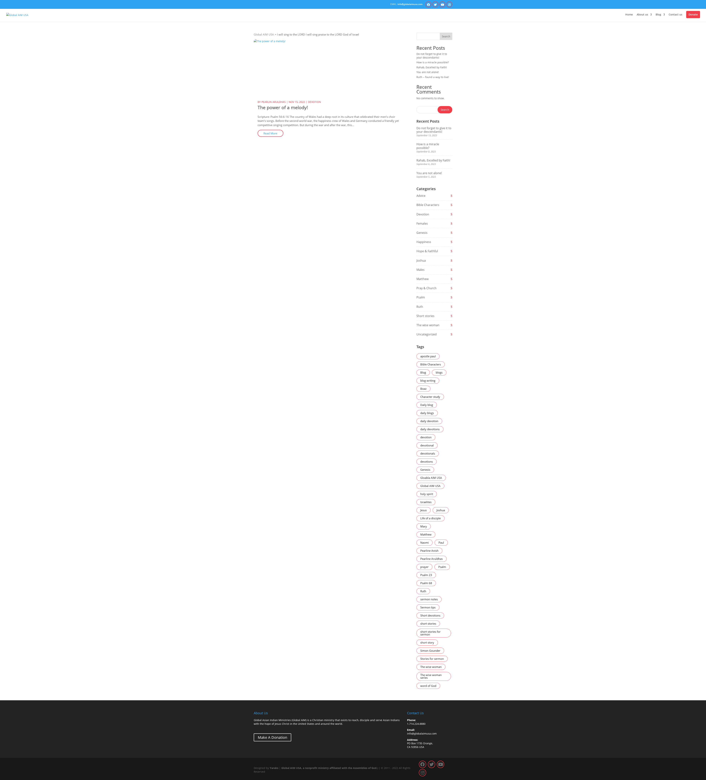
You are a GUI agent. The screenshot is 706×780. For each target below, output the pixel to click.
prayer (424, 567)
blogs (439, 372)
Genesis (421, 233)
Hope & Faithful (427, 251)
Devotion (314, 102)
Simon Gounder (430, 650)
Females (422, 223)
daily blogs (427, 413)
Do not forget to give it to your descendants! (431, 55)
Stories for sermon (432, 659)
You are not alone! (427, 72)
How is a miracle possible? (432, 62)
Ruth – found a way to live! (432, 77)
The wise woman (427, 325)
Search (446, 36)
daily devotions (430, 429)
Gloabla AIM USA (431, 478)
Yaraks (274, 768)
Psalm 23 (426, 575)
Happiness (423, 242)
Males (420, 270)
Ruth (419, 307)
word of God (428, 686)
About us (642, 14)
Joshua (421, 260)
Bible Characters (427, 205)
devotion (426, 437)
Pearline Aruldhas (431, 559)
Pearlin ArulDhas (273, 102)
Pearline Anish (429, 550)
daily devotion (429, 421)
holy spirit (426, 494)
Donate (693, 14)
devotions (426, 461)
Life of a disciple (430, 518)
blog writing (427, 380)
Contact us (675, 14)
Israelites (426, 502)
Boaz (423, 388)
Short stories (425, 316)
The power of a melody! (283, 107)
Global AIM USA (430, 486)
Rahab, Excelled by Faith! (431, 67)
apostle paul (428, 356)
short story (427, 642)
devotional (427, 445)
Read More (270, 133)
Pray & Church (426, 288)
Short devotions (430, 615)
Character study (430, 397)
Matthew (422, 279)
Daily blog (426, 405)
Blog (658, 14)
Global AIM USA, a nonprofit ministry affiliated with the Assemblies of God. (329, 768)
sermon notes (429, 599)
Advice (420, 196)
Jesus (423, 510)
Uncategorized (426, 334)
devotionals (427, 453)
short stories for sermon (430, 633)
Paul (441, 542)
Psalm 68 (426, 583)
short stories (428, 623)
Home (629, 14)
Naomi (424, 542)
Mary (423, 526)
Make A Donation (272, 737)
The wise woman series (431, 676)
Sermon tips (428, 607)
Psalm (420, 297)
